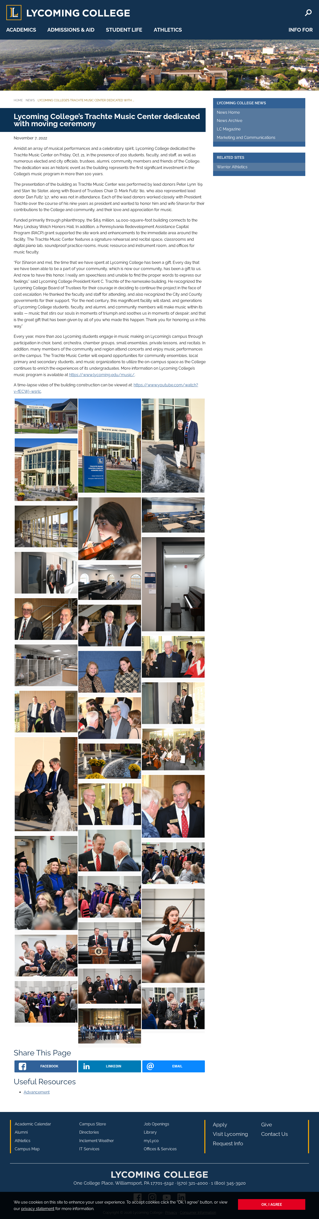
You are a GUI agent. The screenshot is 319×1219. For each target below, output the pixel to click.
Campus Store (92, 1124)
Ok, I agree (271, 1204)
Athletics (168, 30)
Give (266, 1124)
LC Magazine (228, 129)
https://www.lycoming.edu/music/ (102, 374)
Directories (89, 1132)
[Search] (308, 12)
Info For (301, 30)
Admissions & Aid (70, 30)
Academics (21, 30)
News (30, 100)
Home (18, 100)
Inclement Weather (96, 1140)
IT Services (89, 1149)
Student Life (124, 30)
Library (150, 1132)
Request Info (228, 1143)
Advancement (37, 1092)
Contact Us (274, 1134)
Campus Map (27, 1149)
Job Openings (156, 1124)
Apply (220, 1124)
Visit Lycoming (230, 1134)
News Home (228, 112)
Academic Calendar (33, 1124)
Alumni (21, 1132)
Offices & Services (160, 1149)
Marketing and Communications (246, 137)
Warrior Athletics (232, 167)
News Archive (229, 120)
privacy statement (37, 1208)
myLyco (151, 1140)
